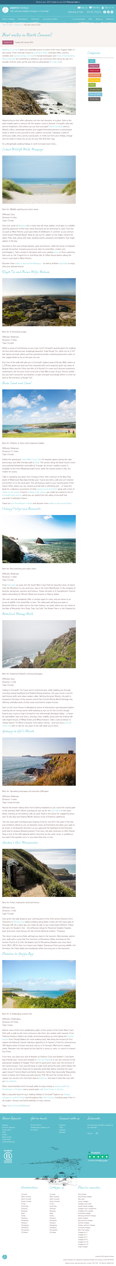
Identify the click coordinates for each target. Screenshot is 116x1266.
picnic (56, 252)
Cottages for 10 (83, 1242)
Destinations (22, 19)
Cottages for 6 (82, 1237)
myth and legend (44, 1060)
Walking (25, 1106)
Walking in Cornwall (10, 50)
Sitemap (5, 1125)
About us (99, 19)
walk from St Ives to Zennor (51, 1089)
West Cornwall (26, 1197)
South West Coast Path (31, 460)
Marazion (24, 1223)
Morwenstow (19, 922)
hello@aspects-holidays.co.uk (40, 1127)
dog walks (63, 263)
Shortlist (96, 8)
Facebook (104, 12)
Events (92, 85)
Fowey (23, 1216)
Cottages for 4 (82, 1235)
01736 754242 (36, 1125)
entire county (48, 1098)
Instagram (112, 12)
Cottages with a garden (85, 1211)
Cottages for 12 (83, 1244)
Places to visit (94, 70)
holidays (19, 7)
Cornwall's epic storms (11, 495)
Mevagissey (25, 1225)
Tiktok (61, 1127)
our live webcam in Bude (21, 503)
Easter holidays (83, 1218)
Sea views (81, 1199)
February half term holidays (87, 1216)
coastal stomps (19, 56)
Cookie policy (6, 1139)
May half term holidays (85, 1220)
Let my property (79, 19)
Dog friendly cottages (85, 1197)
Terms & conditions (8, 1127)
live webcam (11, 1081)
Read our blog (6, 1137)
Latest (92, 61)
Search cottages (8, 19)
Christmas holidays (84, 1227)
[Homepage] (5, 10)
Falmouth (24, 1208)
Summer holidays (83, 1223)
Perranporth (25, 1230)
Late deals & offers (50, 19)
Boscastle (11, 585)
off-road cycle (55, 62)
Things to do (18, 25)
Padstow (43, 1078)
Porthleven (24, 1227)
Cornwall (31, 56)
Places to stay (94, 80)
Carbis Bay (24, 1206)
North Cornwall (55, 127)
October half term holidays (86, 1225)
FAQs (4, 1132)
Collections (35, 19)
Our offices (34, 1130)
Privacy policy (6, 1130)
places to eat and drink (47, 489)
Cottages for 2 (82, 1232)
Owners (4, 1134)
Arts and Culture (95, 89)
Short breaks (82, 1194)
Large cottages (83, 1247)
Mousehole (24, 1220)
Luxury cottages (83, 1201)
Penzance (24, 1218)
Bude (37, 463)
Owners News (94, 99)
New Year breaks (83, 1230)
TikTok (108, 12)
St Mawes (24, 1232)
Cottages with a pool (84, 1204)
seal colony (55, 811)
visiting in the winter (37, 492)
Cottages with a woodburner (87, 1208)
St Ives (23, 1204)
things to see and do (11, 492)
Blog (90, 19)
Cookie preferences (8, 1142)
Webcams (110, 19)
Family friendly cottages (85, 1206)
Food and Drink (95, 75)
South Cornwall (26, 1201)
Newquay (22, 226)
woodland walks (40, 53)
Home (4, 25)
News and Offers (95, 94)
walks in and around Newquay (28, 263)
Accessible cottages (84, 1213)
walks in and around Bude (60, 503)
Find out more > (73, 2)
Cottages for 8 (82, 1239)
